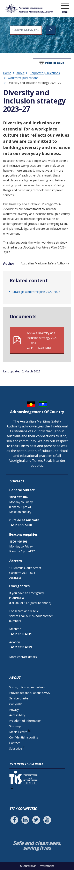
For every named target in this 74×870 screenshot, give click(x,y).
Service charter (19, 698)
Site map (15, 726)
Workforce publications (23, 78)
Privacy (14, 710)
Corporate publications (45, 73)
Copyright (15, 704)
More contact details (23, 657)
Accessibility (17, 715)
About (20, 73)
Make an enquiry (20, 512)
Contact (14, 743)
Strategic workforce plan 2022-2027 (36, 292)
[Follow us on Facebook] (14, 820)
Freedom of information (25, 721)
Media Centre (18, 732)
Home (7, 73)
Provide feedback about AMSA (29, 693)
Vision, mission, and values (27, 687)
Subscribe (15, 748)
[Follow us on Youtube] (47, 820)
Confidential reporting (23, 737)
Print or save (54, 63)
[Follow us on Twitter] (36, 820)
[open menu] (65, 6)
